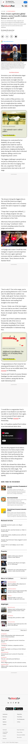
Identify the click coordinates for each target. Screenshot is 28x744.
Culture (3, 11)
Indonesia (5, 714)
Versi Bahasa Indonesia (14, 72)
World (4, 719)
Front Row (19, 716)
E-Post (18, 721)
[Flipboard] (18, 702)
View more (23, 578)
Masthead (5, 729)
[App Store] (9, 708)
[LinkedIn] (8, 702)
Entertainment (11, 11)
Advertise (5, 738)
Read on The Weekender (9, 135)
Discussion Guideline (21, 734)
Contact (4, 736)
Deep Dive (19, 714)
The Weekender (21, 719)
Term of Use (19, 737)
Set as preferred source (8, 41)
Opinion (4, 721)
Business (5, 716)
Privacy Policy (19, 732)
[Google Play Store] (18, 709)
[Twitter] (15, 702)
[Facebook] (13, 702)
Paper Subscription (20, 729)
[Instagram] (11, 702)
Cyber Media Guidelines (5, 733)
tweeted (3, 370)
